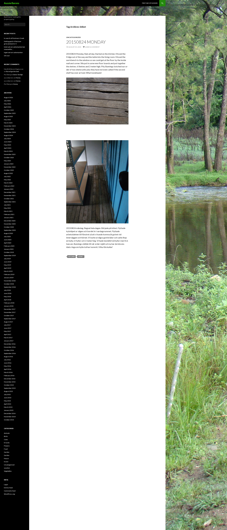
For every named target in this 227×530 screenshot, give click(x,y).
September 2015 (10, 388)
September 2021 (10, 202)
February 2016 (9, 376)
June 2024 (7, 142)
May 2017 (7, 331)
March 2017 (8, 338)
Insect (6, 462)
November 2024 (10, 126)
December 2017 (9, 309)
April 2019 (7, 268)
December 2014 (9, 413)
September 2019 (10, 255)
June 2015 (7, 398)
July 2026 (7, 101)
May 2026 (7, 104)
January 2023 (8, 164)
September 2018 (10, 287)
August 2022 (8, 173)
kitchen (71, 256)
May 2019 (7, 265)
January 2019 (8, 278)
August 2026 (8, 97)
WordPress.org (9, 494)
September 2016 (10, 353)
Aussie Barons (11, 3)
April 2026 (7, 107)
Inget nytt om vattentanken (13, 52)
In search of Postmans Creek (14, 38)
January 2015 (8, 410)
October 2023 (9, 157)
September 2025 (10, 113)
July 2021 (7, 205)
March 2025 (8, 123)
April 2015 (7, 404)
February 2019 (9, 274)
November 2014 (10, 417)
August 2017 (8, 322)
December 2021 (9, 192)
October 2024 (9, 129)
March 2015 (8, 407)
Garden (6, 452)
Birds (6, 436)
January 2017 (8, 341)
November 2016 (10, 347)
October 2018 (9, 284)
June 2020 (7, 240)
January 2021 (8, 218)
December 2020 (9, 221)
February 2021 (9, 214)
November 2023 (10, 154)
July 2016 (7, 360)
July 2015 (7, 394)
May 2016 (7, 366)
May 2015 (7, 401)
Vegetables (8, 471)
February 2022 (9, 186)
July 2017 (7, 325)
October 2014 (9, 420)
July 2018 (7, 290)
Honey (18, 78)
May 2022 (7, 180)
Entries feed (8, 488)
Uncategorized (73, 37)
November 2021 (10, 195)
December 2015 (9, 379)
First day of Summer (150, 3)
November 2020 (10, 224)
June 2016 (7, 363)
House (6, 458)
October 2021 (9, 199)
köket (80, 256)
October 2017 (9, 315)
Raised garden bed (12, 71)
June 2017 (7, 328)
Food (6, 449)
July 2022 (7, 176)
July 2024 (7, 139)
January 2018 (8, 306)
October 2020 (9, 227)
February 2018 (9, 303)
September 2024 (10, 132)
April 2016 (7, 369)
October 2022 (9, 170)
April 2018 (7, 300)
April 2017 (7, 334)
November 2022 (10, 167)
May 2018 (7, 297)
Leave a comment (92, 47)
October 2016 (9, 350)
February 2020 (9, 246)
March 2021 (8, 211)
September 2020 (10, 230)
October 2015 (9, 385)
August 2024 (8, 135)
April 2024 (7, 148)
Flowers (7, 446)
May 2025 (7, 120)
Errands (7, 443)
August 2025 (8, 116)
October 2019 (9, 252)
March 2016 (8, 372)
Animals (7, 433)
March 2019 (8, 271)
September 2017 (10, 319)
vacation (7, 468)
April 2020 (7, 243)
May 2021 (7, 208)
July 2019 (7, 259)
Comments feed (10, 491)
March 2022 (8, 183)
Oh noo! (7, 56)
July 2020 (7, 236)
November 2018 (10, 281)
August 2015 (8, 391)
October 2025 (9, 110)
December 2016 (9, 344)
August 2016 (8, 357)
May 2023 (7, 161)
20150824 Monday (86, 41)
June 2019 (7, 262)
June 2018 (7, 293)
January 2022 (8, 189)
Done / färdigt (18, 75)
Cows (6, 439)
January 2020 (8, 249)
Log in (6, 485)
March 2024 (8, 151)
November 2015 (10, 382)
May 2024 (7, 145)
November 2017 (10, 312)
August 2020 (8, 233)
